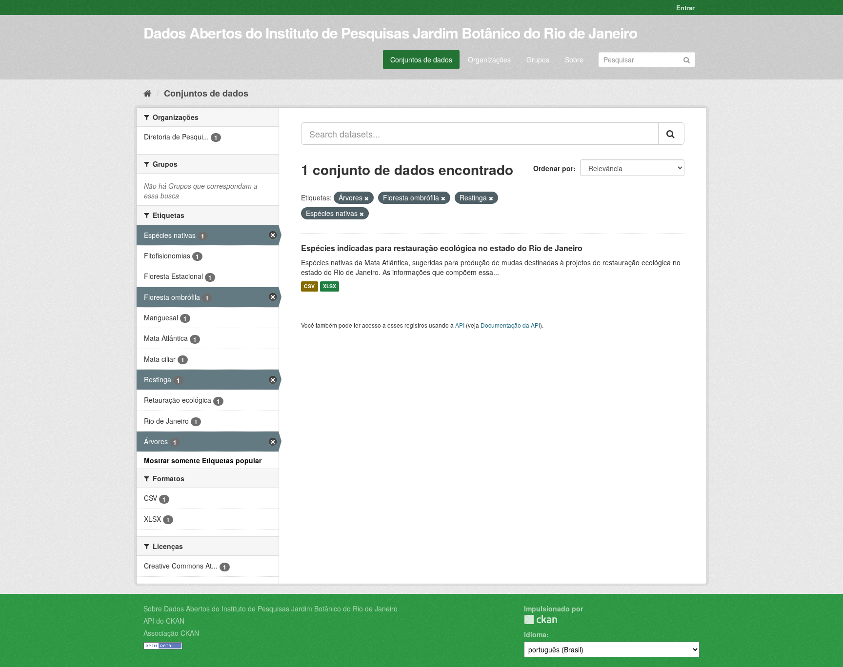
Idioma (535, 634)
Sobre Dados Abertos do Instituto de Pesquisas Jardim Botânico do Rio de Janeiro (270, 608)
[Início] (147, 92)
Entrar (685, 7)
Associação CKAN (171, 633)
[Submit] (686, 59)
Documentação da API (510, 325)
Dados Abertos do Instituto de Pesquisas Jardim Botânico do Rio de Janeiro (390, 32)
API (459, 325)
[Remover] (366, 198)
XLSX (329, 286)
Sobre (574, 59)
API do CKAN (163, 621)
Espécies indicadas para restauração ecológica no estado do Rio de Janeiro (441, 248)
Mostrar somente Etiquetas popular (202, 460)
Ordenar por (553, 168)
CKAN (540, 619)
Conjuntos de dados (421, 59)
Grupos (537, 59)
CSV (309, 286)
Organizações (489, 59)
